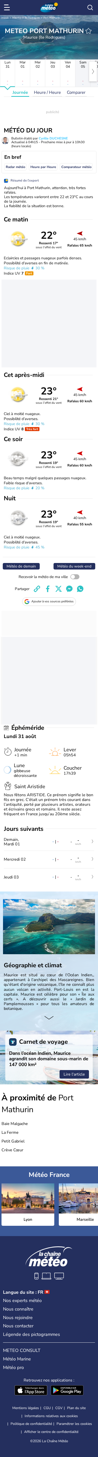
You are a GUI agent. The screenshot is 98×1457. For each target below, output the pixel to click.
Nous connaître (18, 1309)
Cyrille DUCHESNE (53, 138)
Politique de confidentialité (31, 1423)
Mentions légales (25, 1408)
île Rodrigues (32, 18)
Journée (20, 92)
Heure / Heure (47, 92)
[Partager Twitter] (58, 589)
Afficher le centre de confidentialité (51, 1432)
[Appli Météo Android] (67, 1390)
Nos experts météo (22, 1301)
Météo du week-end (74, 566)
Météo (5, 18)
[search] (90, 8)
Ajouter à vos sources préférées (52, 601)
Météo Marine (17, 1359)
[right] (93, 71)
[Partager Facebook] (47, 589)
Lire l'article (74, 1074)
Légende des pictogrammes (31, 1334)
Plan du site (76, 1408)
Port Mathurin (51, 18)
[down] (49, 1018)
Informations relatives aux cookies (51, 1416)
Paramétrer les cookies (74, 1424)
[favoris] (88, 30)
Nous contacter (18, 1326)
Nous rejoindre (18, 1318)
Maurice (16, 18)
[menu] (8, 8)
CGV (59, 1408)
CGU (47, 1408)
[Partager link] (37, 589)
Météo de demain (21, 566)
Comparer (76, 92)
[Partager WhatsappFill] (80, 589)
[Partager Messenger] (69, 589)
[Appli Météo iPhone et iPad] (31, 1390)
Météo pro (13, 1367)
